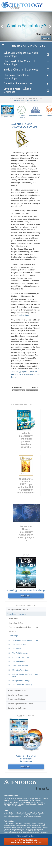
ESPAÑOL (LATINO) (10, 804)
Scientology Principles (16, 614)
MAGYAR (26, 802)
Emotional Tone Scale (20, 657)
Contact (18, 816)
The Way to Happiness (21, 116)
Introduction (13, 619)
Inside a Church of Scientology (21, 70)
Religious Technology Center (21, 827)
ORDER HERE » (26, 596)
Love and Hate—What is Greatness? (17, 90)
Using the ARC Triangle (21, 681)
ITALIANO (7, 806)
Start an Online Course (39, 827)
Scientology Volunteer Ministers (14, 829)
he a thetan (24, 315)
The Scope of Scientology (22, 685)
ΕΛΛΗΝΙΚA (41, 804)
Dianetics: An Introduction (18, 83)
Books (31, 815)
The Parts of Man (19, 645)
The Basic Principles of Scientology (16, 76)
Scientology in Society (17, 708)
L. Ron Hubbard (9, 813)
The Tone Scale (18, 662)
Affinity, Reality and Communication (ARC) (26, 675)
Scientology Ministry (16, 699)
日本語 (22, 800)
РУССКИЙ (29, 800)
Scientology (13, 636)
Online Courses (40, 815)
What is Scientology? (17, 825)
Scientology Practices (17, 690)
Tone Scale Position (20, 666)
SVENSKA (40, 802)
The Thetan (16, 649)
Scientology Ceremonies (18, 695)
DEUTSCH (18, 802)
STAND (30, 831)
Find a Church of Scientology (32, 816)
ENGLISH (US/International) (13, 798)
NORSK (32, 802)
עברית (16, 800)
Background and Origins (18, 609)
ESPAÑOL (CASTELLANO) (27, 804)
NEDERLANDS (9, 802)
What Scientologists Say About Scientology (21, 54)
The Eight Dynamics (20, 653)
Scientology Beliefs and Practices (26, 813)
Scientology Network (29, 824)
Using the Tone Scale (20, 670)
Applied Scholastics (35, 115)
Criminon (15, 832)
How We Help (7, 117)
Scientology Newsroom (32, 825)
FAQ (26, 815)
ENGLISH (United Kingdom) (32, 798)
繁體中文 (37, 800)
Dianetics (12, 631)
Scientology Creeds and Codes (20, 704)
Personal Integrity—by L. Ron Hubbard (23, 627)
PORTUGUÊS (16, 806)
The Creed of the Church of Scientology (19, 62)
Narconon (22, 832)
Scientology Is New (16, 623)
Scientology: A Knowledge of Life (25, 640)
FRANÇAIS (8, 800)
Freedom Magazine (20, 831)
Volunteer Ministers (17, 815)
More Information (9, 816)
